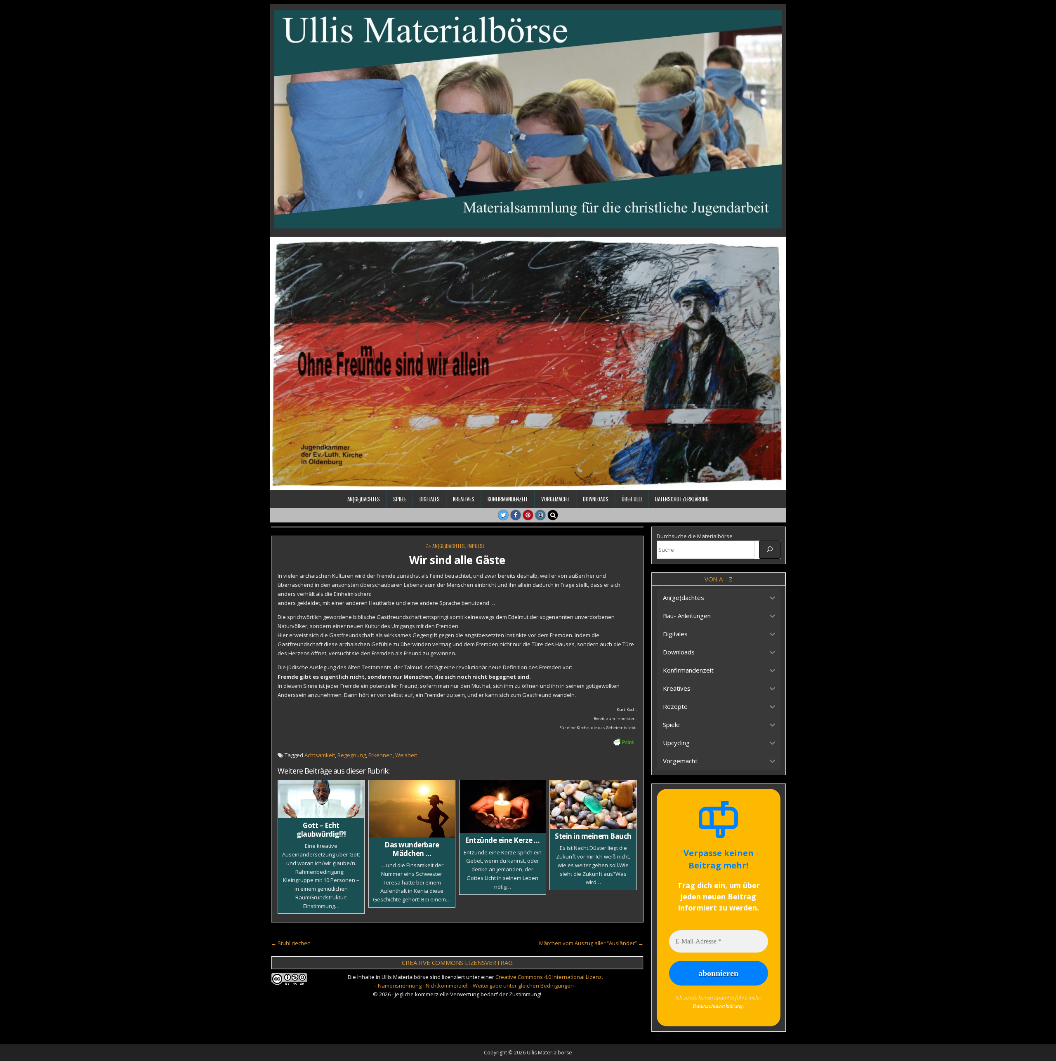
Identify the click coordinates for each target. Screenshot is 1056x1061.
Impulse (476, 545)
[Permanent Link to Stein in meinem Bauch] (593, 804)
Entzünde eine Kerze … (502, 840)
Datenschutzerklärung (682, 499)
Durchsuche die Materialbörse (695, 536)
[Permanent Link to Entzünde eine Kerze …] (503, 806)
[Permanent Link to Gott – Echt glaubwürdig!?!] (321, 799)
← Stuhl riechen (291, 943)
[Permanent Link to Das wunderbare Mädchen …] (412, 809)
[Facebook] (516, 515)
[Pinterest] (528, 515)
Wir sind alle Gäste (457, 560)
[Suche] (769, 550)
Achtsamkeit (319, 755)
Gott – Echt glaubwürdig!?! (321, 829)
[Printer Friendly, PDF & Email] (623, 741)
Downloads (595, 499)
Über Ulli (632, 499)
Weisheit (406, 755)
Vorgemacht (555, 499)
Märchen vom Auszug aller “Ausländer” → (591, 943)
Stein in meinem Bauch (593, 836)
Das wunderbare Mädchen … (411, 849)
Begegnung (351, 755)
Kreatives (463, 499)
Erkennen (380, 755)
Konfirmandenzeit (508, 499)
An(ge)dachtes (363, 499)
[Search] (553, 515)
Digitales (430, 499)
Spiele (399, 499)
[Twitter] (503, 515)
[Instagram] (540, 515)
